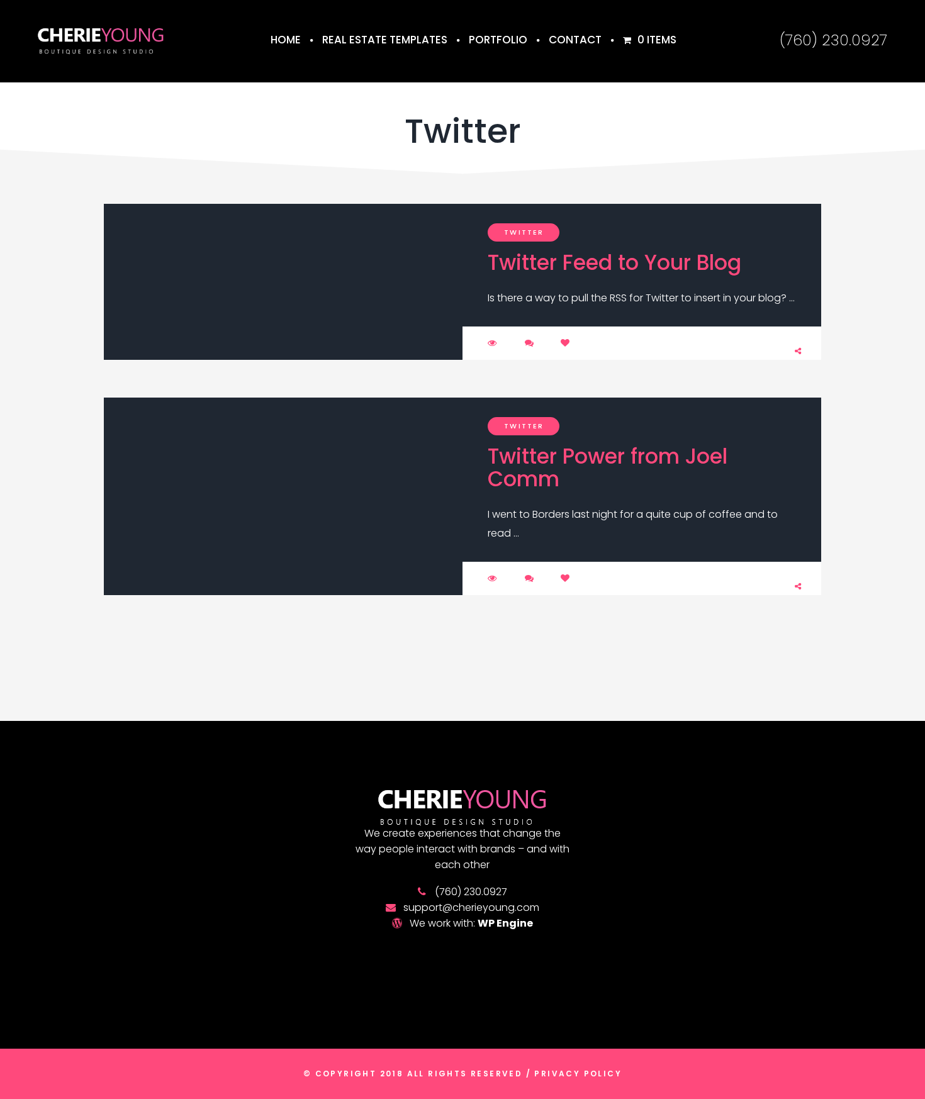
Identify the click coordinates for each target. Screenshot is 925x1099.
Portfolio (498, 39)
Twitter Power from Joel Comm (607, 468)
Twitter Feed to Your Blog (614, 262)
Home (286, 39)
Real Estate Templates (384, 39)
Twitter (524, 232)
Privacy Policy (576, 1073)
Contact (575, 39)
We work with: (471, 923)
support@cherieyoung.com (471, 907)
